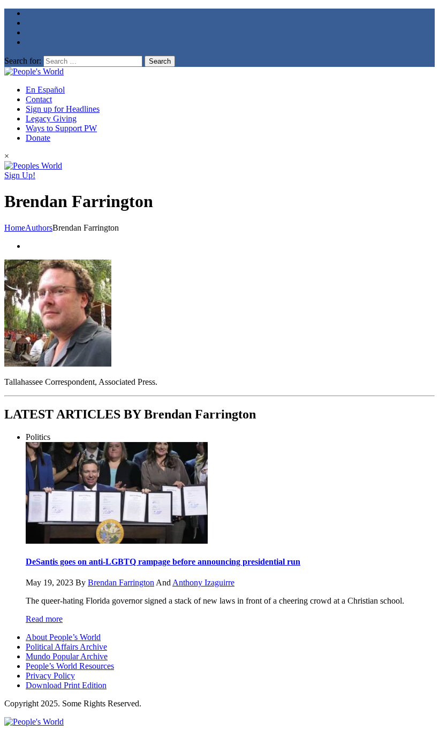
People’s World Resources (70, 666)
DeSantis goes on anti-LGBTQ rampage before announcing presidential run (163, 561)
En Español (45, 89)
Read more (44, 618)
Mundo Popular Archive (67, 656)
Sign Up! (19, 175)
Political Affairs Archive (66, 646)
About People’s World (63, 637)
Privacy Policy (50, 675)
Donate (38, 137)
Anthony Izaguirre (203, 582)
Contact (39, 99)
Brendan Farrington (121, 582)
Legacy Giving (51, 118)
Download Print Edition (66, 685)
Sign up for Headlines (63, 108)
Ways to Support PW (61, 128)
